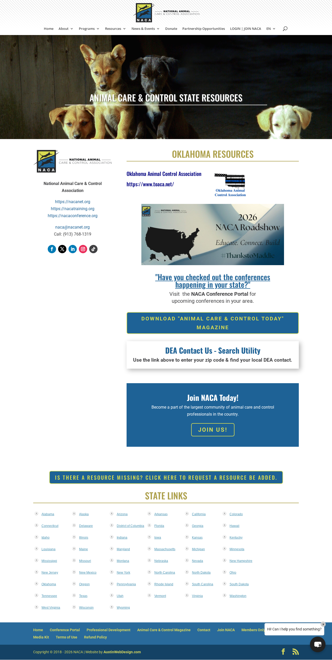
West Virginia (51, 607)
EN (268, 29)
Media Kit (41, 637)
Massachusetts (164, 549)
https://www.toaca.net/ (150, 184)
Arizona (122, 514)
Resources (113, 29)
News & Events (143, 29)
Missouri (85, 561)
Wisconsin (86, 607)
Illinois (83, 537)
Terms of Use (66, 637)
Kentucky (236, 537)
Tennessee (49, 596)
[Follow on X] (62, 249)
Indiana (122, 537)
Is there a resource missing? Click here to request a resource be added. (166, 477)
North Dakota (201, 572)
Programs (87, 29)
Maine (83, 549)
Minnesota (237, 549)
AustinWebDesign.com (122, 652)
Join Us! (212, 430)
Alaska (84, 514)
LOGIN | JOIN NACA (245, 29)
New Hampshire (241, 561)
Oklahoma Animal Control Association (164, 173)
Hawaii (234, 526)
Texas (83, 596)
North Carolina (164, 572)
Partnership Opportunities (203, 29)
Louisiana (49, 549)
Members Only (253, 630)
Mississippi (49, 561)
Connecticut (50, 526)
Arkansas (161, 514)
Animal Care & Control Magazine (164, 630)
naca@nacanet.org (72, 227)
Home (48, 29)
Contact (203, 630)
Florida (159, 526)
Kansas (197, 537)
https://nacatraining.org (72, 208)
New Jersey (50, 572)
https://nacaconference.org (73, 215)
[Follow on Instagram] (83, 249)
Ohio (233, 572)
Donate (171, 29)
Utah (120, 596)
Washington (238, 596)
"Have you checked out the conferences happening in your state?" (212, 280)
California (199, 514)
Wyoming (123, 607)
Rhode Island (163, 584)
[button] (318, 644)
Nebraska (161, 561)
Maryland (123, 549)
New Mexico (87, 572)
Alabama (48, 514)
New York (123, 572)
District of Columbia (130, 526)
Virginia (197, 596)
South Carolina (202, 584)
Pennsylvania (126, 584)
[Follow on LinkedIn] (72, 249)
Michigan (198, 549)
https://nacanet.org (72, 201)
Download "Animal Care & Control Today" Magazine (212, 323)
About (63, 29)
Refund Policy (95, 637)
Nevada (197, 561)
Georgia (197, 526)
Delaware (86, 526)
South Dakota (239, 584)
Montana (123, 561)
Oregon (84, 584)
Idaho (46, 537)
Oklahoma (49, 584)
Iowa (157, 537)
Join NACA (226, 630)
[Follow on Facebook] (52, 249)
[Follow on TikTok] (93, 249)
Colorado (236, 514)
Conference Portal (65, 630)
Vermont (160, 596)
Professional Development (108, 630)
